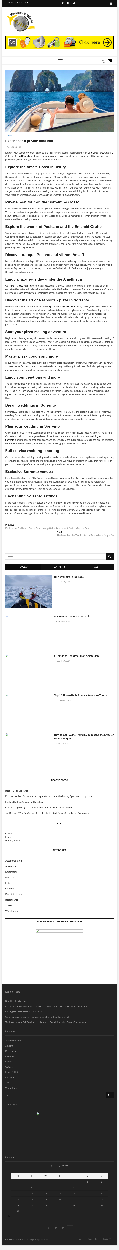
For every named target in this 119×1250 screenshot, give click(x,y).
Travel (8, 135)
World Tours (11, 910)
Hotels (8, 883)
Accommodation (13, 860)
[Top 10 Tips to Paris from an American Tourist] (28, 695)
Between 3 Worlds (14, 1239)
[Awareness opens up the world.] (28, 616)
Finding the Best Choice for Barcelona (24, 801)
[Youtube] (70, 1225)
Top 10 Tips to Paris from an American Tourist (81, 695)
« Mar (8, 1215)
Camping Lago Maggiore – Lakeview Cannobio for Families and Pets (39, 807)
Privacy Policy (12, 840)
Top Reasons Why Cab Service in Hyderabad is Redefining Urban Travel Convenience (48, 813)
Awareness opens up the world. (72, 616)
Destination (11, 871)
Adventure (10, 866)
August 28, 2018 (61, 743)
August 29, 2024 (14, 147)
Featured (9, 877)
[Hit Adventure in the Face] (28, 576)
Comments (59, 567)
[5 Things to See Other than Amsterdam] (28, 656)
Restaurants (11, 899)
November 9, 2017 (62, 582)
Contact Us (11, 833)
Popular (23, 567)
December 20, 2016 (63, 700)
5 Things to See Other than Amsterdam (76, 656)
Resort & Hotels (13, 894)
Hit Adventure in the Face (69, 577)
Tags (95, 567)
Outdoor (9, 888)
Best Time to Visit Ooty (17, 790)
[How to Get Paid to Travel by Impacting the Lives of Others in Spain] (28, 734)
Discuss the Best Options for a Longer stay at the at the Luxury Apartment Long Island (49, 796)
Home (8, 837)
